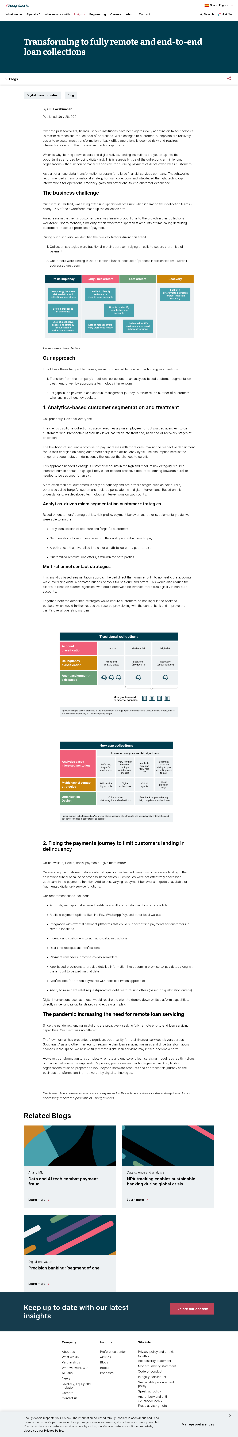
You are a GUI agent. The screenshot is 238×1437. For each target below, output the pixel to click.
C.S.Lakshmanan (59, 109)
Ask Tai (227, 14)
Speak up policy (149, 1391)
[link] (192, 1309)
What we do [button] (14, 14)
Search (209, 14)
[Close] (230, 1415)
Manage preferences (198, 1424)
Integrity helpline (149, 1377)
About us (68, 1351)
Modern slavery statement (157, 1366)
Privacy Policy (53, 1430)
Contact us (70, 1398)
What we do (70, 1357)
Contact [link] (144, 14)
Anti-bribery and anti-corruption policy (153, 1398)
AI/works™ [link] (33, 14)
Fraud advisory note (152, 1405)
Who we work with (75, 1368)
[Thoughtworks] (17, 4)
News (66, 1378)
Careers (67, 1393)
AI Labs (67, 1373)
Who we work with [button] (57, 14)
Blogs (104, 1362)
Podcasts (107, 1373)
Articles (105, 1357)
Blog (71, 95)
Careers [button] (116, 14)
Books (104, 1368)
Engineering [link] (97, 14)
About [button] (130, 14)
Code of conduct (150, 1371)
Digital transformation (43, 95)
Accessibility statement (154, 1361)
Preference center (113, 1351)
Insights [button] (79, 14)
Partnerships (71, 1362)
